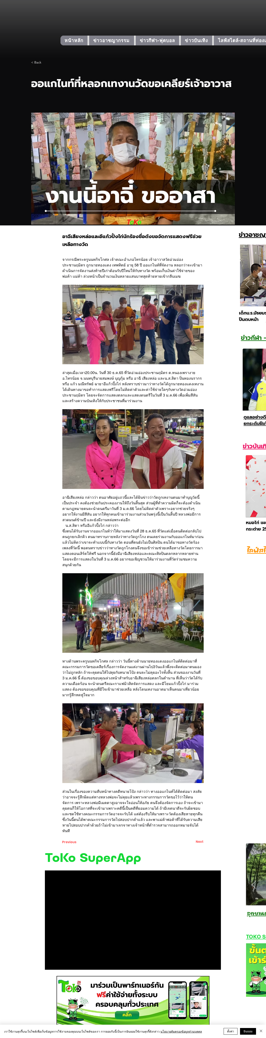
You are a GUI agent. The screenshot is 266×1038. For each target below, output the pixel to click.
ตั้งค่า (230, 1031)
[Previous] (247, 284)
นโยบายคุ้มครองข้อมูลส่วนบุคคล (181, 1031)
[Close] (261, 1031)
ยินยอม (248, 1031)
